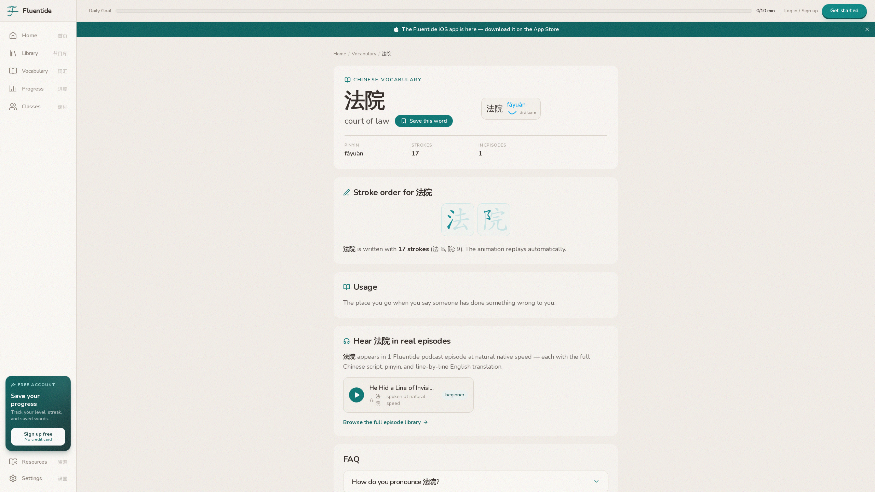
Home (340, 54)
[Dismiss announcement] (867, 29)
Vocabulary (364, 54)
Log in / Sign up (801, 11)
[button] (38, 413)
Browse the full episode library (382, 422)
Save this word (428, 121)
